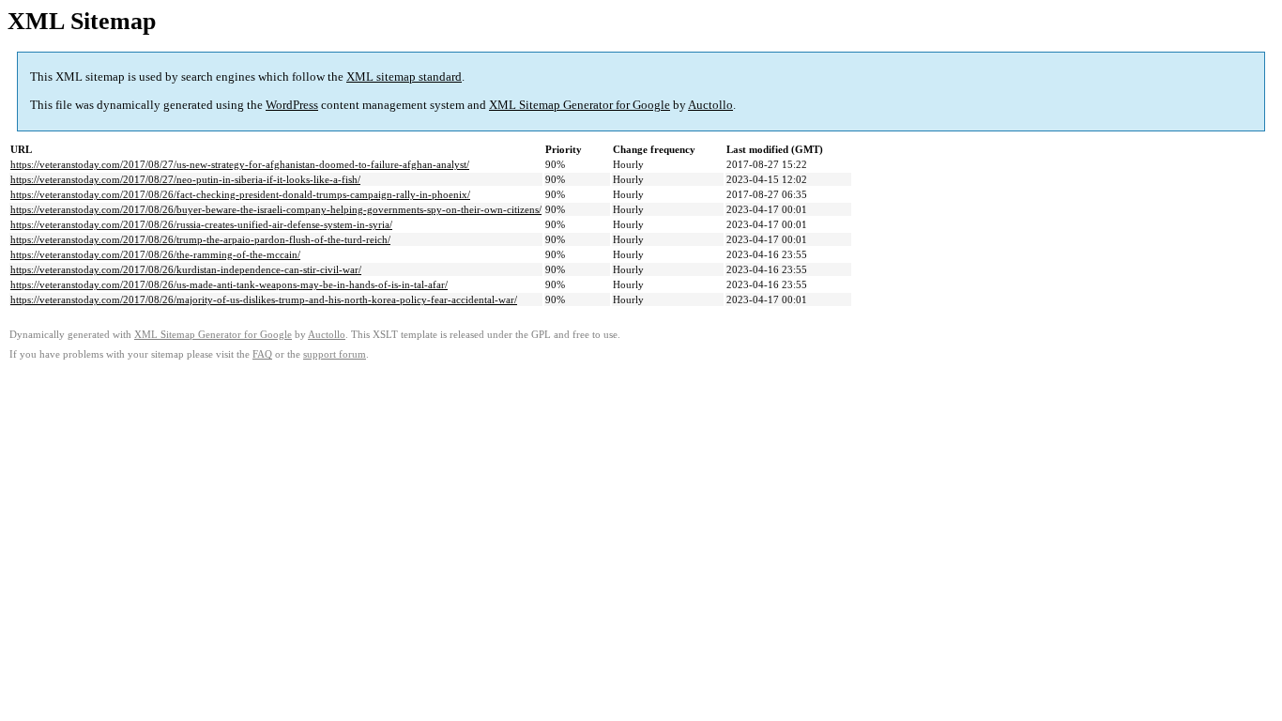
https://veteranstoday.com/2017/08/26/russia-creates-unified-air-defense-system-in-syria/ (201, 224)
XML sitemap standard (404, 76)
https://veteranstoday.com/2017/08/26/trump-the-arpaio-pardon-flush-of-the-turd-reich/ (200, 239)
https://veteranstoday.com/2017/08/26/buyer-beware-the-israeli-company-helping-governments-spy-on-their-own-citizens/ (276, 209)
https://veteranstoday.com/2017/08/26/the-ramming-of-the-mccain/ (155, 254)
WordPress (292, 105)
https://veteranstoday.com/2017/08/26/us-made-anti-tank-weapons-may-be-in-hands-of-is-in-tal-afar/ (229, 284)
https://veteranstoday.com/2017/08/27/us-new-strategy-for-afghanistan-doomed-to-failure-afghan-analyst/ (239, 164)
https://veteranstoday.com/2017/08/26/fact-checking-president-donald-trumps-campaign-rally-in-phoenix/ (240, 194)
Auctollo (710, 105)
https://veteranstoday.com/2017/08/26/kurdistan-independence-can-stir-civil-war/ (185, 269)
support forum (334, 354)
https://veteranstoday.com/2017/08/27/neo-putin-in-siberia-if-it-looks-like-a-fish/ (185, 179)
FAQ (262, 354)
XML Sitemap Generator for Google (579, 105)
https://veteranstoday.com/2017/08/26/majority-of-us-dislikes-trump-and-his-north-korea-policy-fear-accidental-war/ (263, 299)
